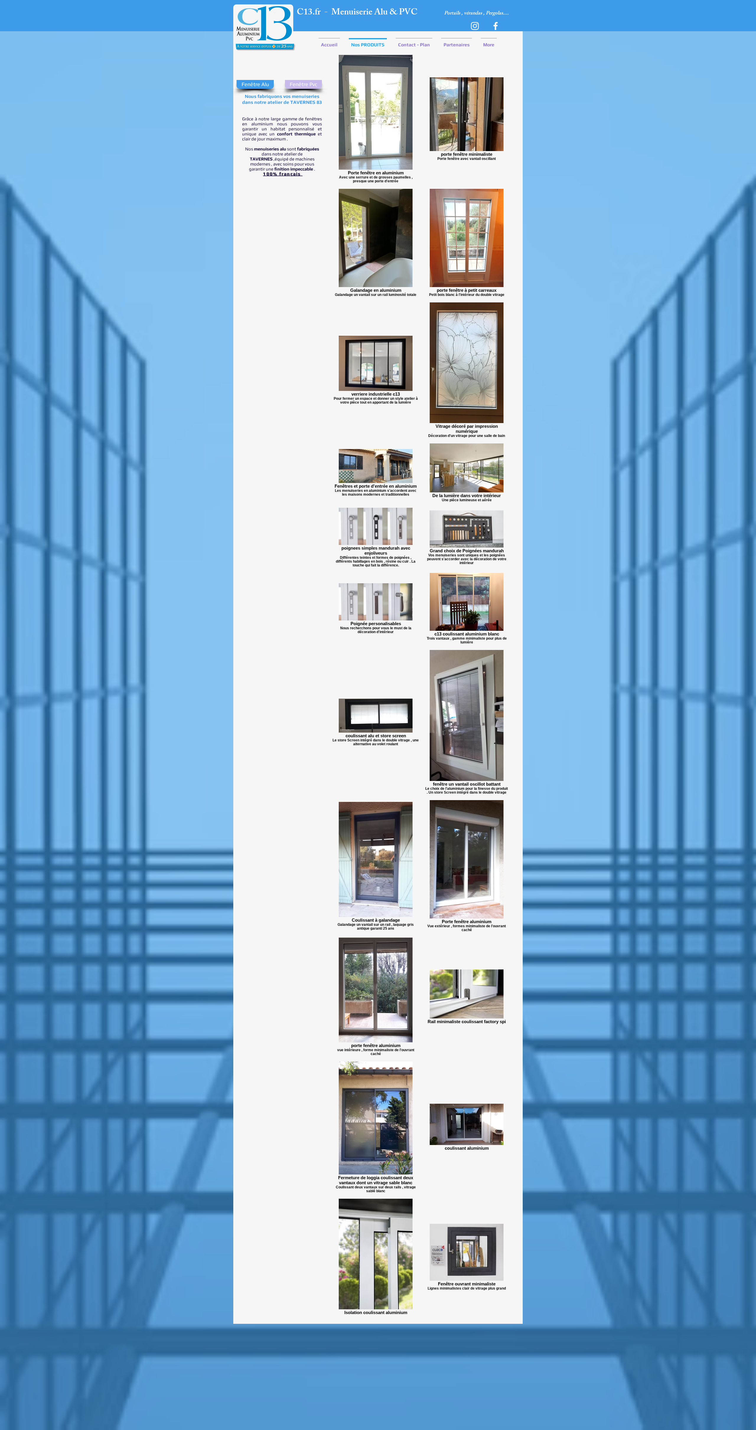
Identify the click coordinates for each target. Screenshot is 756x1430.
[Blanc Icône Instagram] (475, 26)
